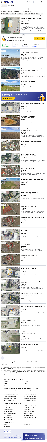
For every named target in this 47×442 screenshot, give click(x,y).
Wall (4, 385)
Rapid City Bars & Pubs (8, 419)
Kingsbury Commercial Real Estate (10, 392)
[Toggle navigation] (2, 2)
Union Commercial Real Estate (10, 398)
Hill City (25, 383)
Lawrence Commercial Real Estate (10, 396)
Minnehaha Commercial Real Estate (11, 394)
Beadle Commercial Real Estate (30, 398)
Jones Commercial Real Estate (30, 390)
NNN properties (7, 426)
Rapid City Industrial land (29, 411)
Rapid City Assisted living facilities (30, 417)
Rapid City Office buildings (29, 407)
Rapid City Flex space (28, 413)
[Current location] (2, 14)
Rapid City (6, 381)
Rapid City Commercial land (9, 405)
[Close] (44, 434)
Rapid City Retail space (28, 409)
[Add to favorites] (18, 18)
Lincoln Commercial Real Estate (30, 394)
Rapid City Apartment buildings (10, 413)
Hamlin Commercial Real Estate (10, 390)
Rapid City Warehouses (8, 409)
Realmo (8, 2)
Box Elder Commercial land (9, 411)
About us (5, 435)
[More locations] (42, 14)
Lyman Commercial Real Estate (30, 392)
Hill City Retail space (8, 417)
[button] (26, 5)
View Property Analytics (40, 38)
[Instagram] (10, 431)
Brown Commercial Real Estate (30, 396)
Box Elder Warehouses (28, 415)
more (44, 30)
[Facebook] (5, 431)
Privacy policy (19, 435)
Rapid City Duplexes (7, 407)
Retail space (6, 424)
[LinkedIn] (7, 431)
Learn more (39, 438)
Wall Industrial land (7, 415)
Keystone (5, 383)
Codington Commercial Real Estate (10, 400)
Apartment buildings (28, 424)
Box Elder (26, 381)
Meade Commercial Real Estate (30, 400)
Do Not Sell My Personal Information (15, 437)
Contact (5, 437)
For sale (2, 374)
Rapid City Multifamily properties (30, 405)
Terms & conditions (11, 435)
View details (23, 25)
